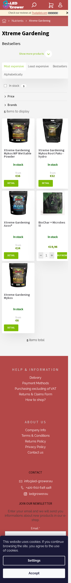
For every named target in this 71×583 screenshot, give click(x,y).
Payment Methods (35, 383)
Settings (34, 560)
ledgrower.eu (38, 494)
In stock (16, 85)
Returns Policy (35, 441)
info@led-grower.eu (38, 481)
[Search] (34, 5)
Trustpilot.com (39, 12)
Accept (34, 573)
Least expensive (38, 66)
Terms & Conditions (35, 435)
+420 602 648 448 (38, 487)
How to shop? (35, 400)
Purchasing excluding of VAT (35, 389)
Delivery (35, 377)
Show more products (31, 54)
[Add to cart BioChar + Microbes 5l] (62, 255)
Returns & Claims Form (35, 394)
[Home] (7, 21)
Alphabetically (13, 74)
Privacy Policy (35, 447)
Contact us (35, 452)
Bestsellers (60, 66)
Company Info (35, 430)
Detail (11, 183)
